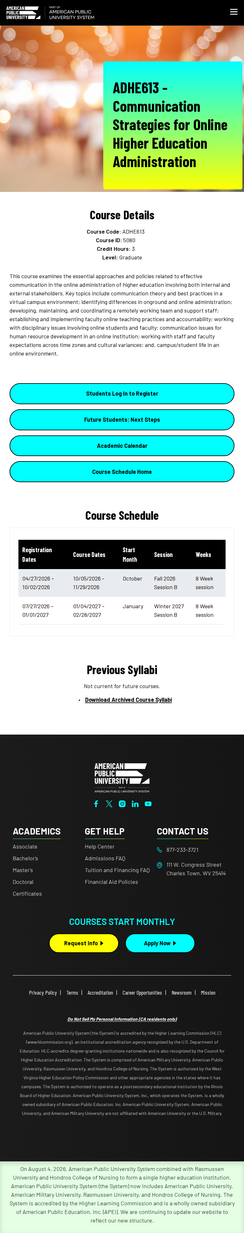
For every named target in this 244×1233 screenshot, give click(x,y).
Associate (25, 846)
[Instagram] (122, 803)
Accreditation (100, 992)
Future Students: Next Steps (122, 419)
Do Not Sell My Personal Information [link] (122, 1019)
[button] (234, 13)
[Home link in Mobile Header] (50, 12)
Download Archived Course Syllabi (128, 699)
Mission (208, 992)
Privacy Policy (43, 992)
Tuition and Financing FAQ (117, 869)
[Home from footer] (122, 777)
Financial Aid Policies (111, 881)
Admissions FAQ (105, 858)
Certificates (27, 893)
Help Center (99, 846)
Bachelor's (25, 858)
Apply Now (157, 943)
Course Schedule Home (122, 471)
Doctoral (23, 881)
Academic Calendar (122, 445)
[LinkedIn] (135, 803)
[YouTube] (148, 803)
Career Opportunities (142, 992)
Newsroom (182, 992)
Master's (23, 869)
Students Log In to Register (122, 393)
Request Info (81, 943)
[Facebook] (96, 803)
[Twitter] (109, 803)
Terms (72, 992)
